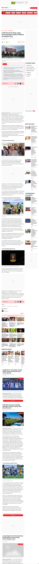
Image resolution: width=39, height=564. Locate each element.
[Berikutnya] (24, 355)
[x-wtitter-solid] (20, 83)
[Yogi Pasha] (3, 311)
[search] (29, 8)
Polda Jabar (19, 119)
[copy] (23, 83)
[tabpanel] (13, 73)
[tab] (5, 64)
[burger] (36, 9)
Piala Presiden (15, 115)
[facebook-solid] (18, 83)
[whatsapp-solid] (15, 83)
